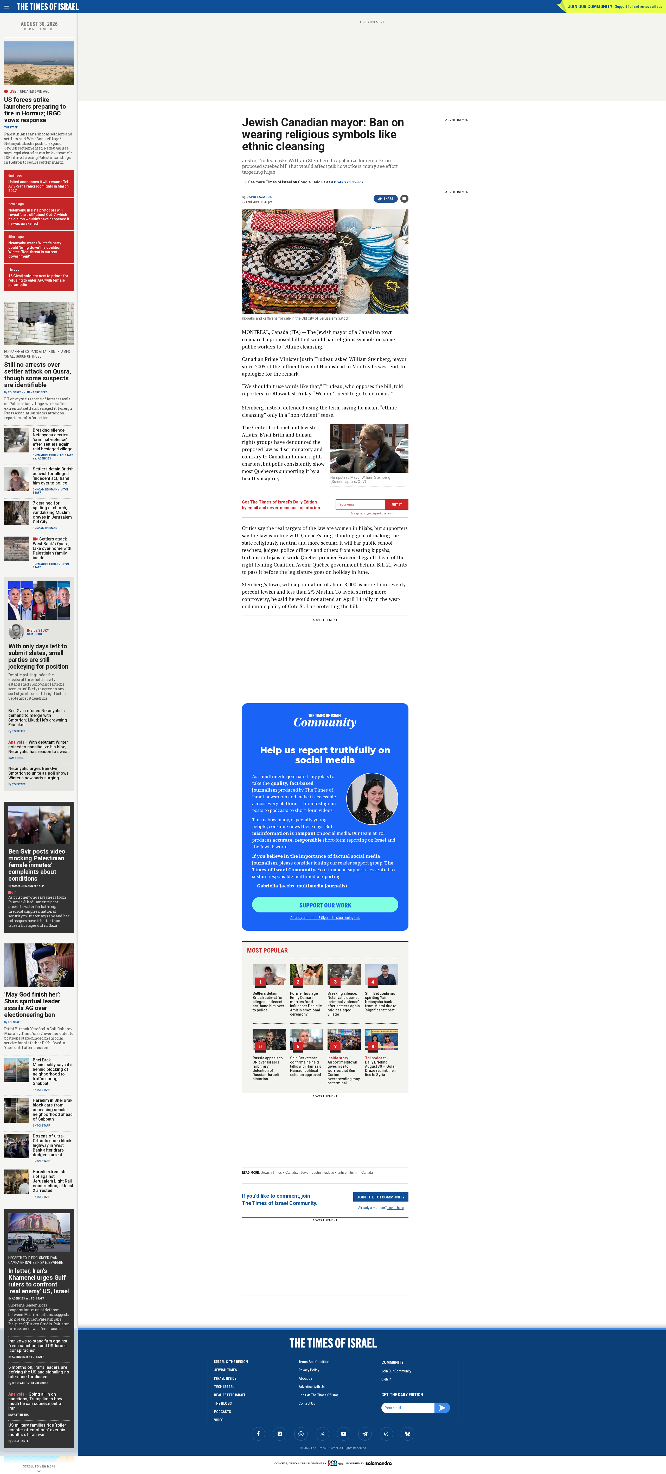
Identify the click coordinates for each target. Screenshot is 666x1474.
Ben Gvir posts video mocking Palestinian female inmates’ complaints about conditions (36, 865)
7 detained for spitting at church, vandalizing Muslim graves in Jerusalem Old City (52, 512)
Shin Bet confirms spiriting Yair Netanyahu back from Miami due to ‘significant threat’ (380, 1001)
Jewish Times (271, 1172)
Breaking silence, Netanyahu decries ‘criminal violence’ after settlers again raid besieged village (344, 1003)
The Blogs (223, 1403)
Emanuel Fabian (47, 455)
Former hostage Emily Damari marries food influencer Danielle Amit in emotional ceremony (306, 1003)
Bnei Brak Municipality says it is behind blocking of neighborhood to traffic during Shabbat (53, 1072)
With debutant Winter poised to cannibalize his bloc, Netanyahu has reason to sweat (38, 747)
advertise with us (312, 1387)
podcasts (222, 1412)
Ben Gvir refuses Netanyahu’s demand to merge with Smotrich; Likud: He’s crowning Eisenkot (37, 717)
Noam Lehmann (46, 489)
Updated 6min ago (34, 91)
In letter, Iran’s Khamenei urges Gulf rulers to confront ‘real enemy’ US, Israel (38, 1281)
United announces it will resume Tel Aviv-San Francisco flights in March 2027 (38, 186)
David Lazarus (259, 197)
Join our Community (590, 6)
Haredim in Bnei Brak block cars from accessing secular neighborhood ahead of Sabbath (53, 1110)
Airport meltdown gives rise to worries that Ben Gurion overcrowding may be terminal (344, 1070)
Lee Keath (18, 1383)
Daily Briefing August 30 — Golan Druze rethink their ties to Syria (380, 1066)
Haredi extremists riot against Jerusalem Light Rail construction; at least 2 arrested (53, 1181)
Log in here (395, 1207)
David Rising (39, 1383)
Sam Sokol (34, 634)
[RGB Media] (336, 1463)
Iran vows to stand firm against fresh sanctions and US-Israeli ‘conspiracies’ (37, 1346)
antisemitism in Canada (355, 1172)
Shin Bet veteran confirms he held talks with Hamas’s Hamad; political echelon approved (305, 1066)
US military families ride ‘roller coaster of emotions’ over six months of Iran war (37, 1430)
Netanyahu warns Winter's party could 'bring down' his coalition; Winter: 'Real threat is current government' (35, 249)
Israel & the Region (231, 1362)
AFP (41, 886)
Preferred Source (348, 182)
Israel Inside (225, 1378)
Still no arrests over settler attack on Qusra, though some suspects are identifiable (37, 374)
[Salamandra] (379, 1463)
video (218, 1420)
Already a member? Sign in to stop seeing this (325, 917)
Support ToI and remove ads (638, 6)
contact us (307, 1403)
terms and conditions (315, 1362)
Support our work (325, 905)
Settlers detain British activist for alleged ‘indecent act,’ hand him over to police (268, 1001)
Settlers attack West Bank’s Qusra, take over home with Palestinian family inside (52, 548)
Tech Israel (224, 1387)
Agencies (44, 458)
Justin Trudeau (323, 1172)
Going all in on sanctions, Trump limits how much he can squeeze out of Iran (35, 1401)
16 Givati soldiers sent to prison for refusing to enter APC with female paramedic (38, 280)
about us (305, 1378)
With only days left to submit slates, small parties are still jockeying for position (38, 656)
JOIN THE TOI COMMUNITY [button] (381, 1197)
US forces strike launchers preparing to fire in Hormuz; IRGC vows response (35, 109)
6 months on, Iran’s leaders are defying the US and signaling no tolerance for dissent (38, 1372)
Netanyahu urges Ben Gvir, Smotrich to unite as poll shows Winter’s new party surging (38, 773)
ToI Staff (11, 127)
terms (390, 513)
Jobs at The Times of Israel (319, 1395)
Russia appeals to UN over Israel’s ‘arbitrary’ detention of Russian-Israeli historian (268, 1068)
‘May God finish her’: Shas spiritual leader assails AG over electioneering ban (32, 1004)
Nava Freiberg (37, 392)
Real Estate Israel (230, 1395)
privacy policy (309, 1370)
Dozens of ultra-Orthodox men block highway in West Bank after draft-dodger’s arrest (52, 1145)
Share (388, 199)
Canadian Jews (296, 1172)
